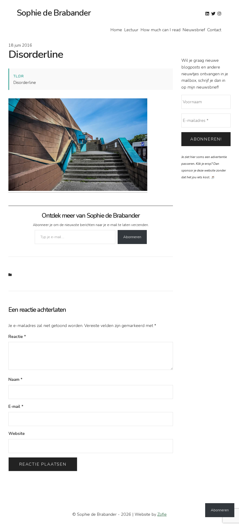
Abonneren (132, 237)
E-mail (15, 406)
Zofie (162, 514)
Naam (15, 379)
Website (16, 433)
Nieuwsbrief (194, 30)
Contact (214, 30)
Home (116, 30)
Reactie (17, 336)
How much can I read (160, 30)
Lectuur (131, 30)
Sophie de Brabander (54, 13)
